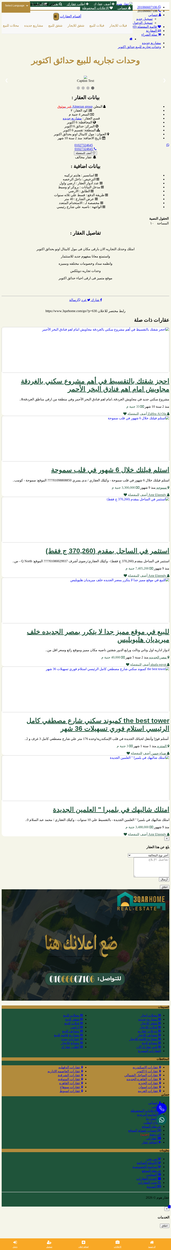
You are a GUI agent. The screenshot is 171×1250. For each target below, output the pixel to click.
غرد (84, 300)
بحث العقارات (148, 1182)
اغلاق (165, 887)
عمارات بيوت (70, 1039)
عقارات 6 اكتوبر (148, 1071)
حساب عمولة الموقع (142, 1130)
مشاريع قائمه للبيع (67, 1035)
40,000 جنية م (111, 657)
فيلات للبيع (91, 25)
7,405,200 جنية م (138, 568)
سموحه (161, 487)
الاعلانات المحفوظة (95, 8)
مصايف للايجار (147, 1035)
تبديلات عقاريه (148, 1031)
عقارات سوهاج (70, 1087)
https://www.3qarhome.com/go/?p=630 (71, 311)
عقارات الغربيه (148, 1091)
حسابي (122, 8)
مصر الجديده (157, 657)
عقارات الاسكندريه (146, 1067)
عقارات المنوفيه (69, 1079)
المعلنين (152, 1174)
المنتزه (161, 746)
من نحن (152, 1159)
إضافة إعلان (83, 1247)
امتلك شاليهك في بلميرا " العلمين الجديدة (111, 809)
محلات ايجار (149, 1015)
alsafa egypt (158, 664)
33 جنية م (133, 406)
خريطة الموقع (151, 1126)
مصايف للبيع (71, 1031)
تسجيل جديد (144, 19)
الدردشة (151, 1134)
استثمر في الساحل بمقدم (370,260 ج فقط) (107, 551)
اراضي (131, 25)
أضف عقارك (102, 4)
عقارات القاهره (70, 1083)
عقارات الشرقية (69, 1075)
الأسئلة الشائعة (147, 1163)
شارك (95, 300)
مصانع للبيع (150, 1043)
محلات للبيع (71, 1015)
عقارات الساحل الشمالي (141, 1075)
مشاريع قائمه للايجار (143, 1039)
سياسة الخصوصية (145, 1167)
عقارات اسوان (148, 1087)
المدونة (152, 1186)
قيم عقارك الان (147, 1047)
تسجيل (49, 1247)
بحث (55, 4)
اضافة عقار (150, 1142)
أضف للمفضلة (84, 153)
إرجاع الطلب (152, 1122)
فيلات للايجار (113, 25)
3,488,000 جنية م (138, 827)
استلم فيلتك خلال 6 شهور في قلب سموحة (110, 470)
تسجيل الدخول (143, 23)
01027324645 (83, 145)
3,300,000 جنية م (124, 487)
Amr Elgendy (157, 495)
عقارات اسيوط (70, 1091)
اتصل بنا (152, 1118)
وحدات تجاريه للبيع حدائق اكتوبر (139, 47)
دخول (15, 1247)
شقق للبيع (50, 25)
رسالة (73, 300)
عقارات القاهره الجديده (143, 1079)
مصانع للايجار (70, 1043)
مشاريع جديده (28, 25)
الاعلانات (117, 1247)
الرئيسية (152, 1247)
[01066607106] (161, 1120)
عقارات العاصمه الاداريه (64, 1071)
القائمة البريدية (147, 1114)
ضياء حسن (158, 753)
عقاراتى (152, 1138)
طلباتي (156, 1107)
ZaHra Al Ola (157, 414)
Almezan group (75, 106)
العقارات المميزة (149, 1051)
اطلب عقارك (76, 4)
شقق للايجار (71, 25)
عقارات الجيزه (148, 1083)
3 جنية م (123, 746)
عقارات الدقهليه (69, 1067)
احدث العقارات (147, 1178)
